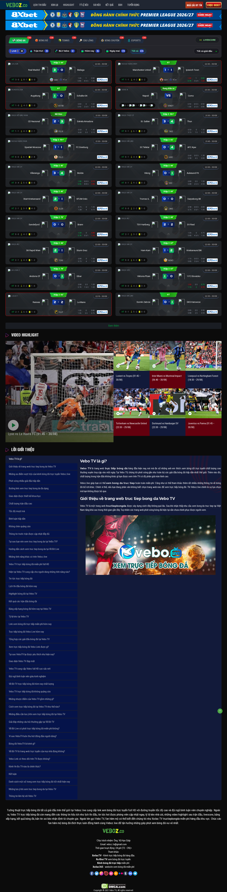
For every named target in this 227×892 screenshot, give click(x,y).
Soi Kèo (97, 4)
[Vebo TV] (16, 4)
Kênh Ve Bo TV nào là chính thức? (25, 766)
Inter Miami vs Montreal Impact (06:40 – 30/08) (167, 377)
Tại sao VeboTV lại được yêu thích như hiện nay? (32, 654)
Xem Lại (54, 4)
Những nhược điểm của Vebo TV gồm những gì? (31, 699)
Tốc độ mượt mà (17, 511)
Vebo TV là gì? (15, 458)
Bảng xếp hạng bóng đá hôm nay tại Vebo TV (30, 608)
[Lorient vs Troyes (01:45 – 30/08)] (132, 356)
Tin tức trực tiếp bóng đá (20, 578)
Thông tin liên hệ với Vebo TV (22, 796)
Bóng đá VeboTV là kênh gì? (22, 743)
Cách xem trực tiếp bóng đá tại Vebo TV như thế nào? (34, 706)
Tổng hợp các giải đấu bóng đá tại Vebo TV (29, 639)
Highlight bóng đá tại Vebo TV (23, 593)
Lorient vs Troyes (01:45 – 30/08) (128, 377)
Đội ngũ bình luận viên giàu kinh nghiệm (27, 676)
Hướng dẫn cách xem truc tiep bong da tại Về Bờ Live (34, 549)
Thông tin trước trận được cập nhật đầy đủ (29, 533)
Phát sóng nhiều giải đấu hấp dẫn (24, 480)
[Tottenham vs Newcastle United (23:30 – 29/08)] (132, 403)
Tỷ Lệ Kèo (83, 4)
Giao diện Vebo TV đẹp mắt (22, 661)
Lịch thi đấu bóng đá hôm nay (23, 586)
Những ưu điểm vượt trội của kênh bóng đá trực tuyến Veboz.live (39, 474)
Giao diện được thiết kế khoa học (25, 496)
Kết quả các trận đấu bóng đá (23, 601)
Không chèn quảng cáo (20, 526)
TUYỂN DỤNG (133, 4)
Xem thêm (113, 325)
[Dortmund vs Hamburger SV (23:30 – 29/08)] (168, 403)
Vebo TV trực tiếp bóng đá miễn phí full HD (29, 564)
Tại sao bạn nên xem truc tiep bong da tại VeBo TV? (33, 541)
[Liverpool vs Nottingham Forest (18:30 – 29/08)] (203, 356)
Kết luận (13, 774)
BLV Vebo (66, 51)
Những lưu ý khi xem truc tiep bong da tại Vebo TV (32, 789)
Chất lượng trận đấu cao (20, 503)
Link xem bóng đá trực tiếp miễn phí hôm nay (30, 624)
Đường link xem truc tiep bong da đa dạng (29, 488)
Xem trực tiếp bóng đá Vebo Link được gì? (29, 646)
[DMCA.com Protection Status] (113, 886)
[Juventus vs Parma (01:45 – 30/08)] (203, 403)
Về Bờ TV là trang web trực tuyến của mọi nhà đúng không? (37, 751)
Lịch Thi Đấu (39, 4)
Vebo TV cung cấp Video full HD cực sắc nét (30, 668)
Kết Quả (109, 4)
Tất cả (137, 51)
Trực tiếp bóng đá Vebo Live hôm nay (26, 631)
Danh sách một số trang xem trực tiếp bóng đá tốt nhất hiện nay (39, 781)
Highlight (68, 4)
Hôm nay (92, 51)
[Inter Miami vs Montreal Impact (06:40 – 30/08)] (168, 356)
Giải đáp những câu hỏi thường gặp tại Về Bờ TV (31, 721)
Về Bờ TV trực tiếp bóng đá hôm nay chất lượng (31, 683)
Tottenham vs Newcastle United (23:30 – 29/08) (131, 425)
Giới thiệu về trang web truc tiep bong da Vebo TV (32, 466)
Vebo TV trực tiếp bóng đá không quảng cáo (30, 691)
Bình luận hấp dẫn (17, 518)
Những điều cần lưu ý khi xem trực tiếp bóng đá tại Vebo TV (37, 714)
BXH (120, 4)
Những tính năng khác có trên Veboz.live (28, 556)
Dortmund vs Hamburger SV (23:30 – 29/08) (165, 425)
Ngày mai (117, 51)
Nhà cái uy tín (194, 5)
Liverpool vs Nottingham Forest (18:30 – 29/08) (203, 377)
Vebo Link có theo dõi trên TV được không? (29, 758)
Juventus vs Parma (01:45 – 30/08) (201, 425)
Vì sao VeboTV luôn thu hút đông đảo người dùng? (33, 736)
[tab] (19, 40)
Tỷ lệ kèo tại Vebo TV (19, 616)
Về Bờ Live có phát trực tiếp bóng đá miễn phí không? (34, 728)
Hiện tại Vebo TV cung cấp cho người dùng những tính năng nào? (39, 571)
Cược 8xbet (213, 5)
